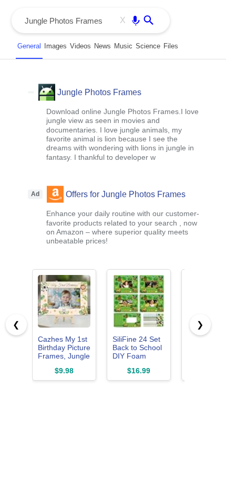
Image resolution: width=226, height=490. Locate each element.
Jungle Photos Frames (99, 91)
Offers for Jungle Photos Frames (126, 193)
